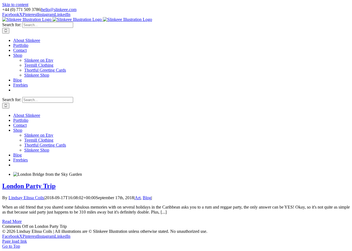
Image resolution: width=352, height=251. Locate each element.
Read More (12, 221)
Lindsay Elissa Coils (26, 197)
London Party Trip (29, 186)
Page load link (14, 241)
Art (138, 197)
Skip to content (15, 4)
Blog (147, 197)
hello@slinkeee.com (58, 9)
